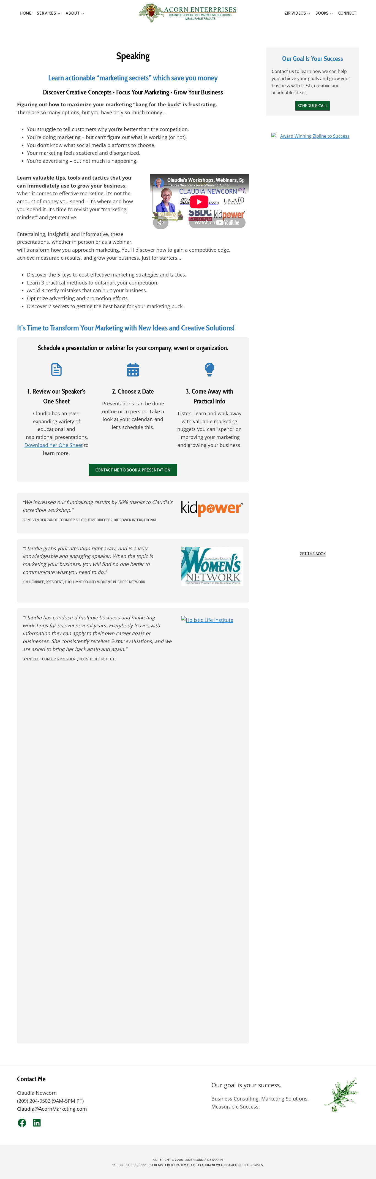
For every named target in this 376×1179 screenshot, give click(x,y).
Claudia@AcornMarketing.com (52, 1108)
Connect (347, 13)
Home (26, 13)
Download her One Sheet (53, 445)
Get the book (313, 553)
